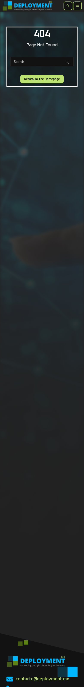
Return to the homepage (42, 79)
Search (19, 61)
